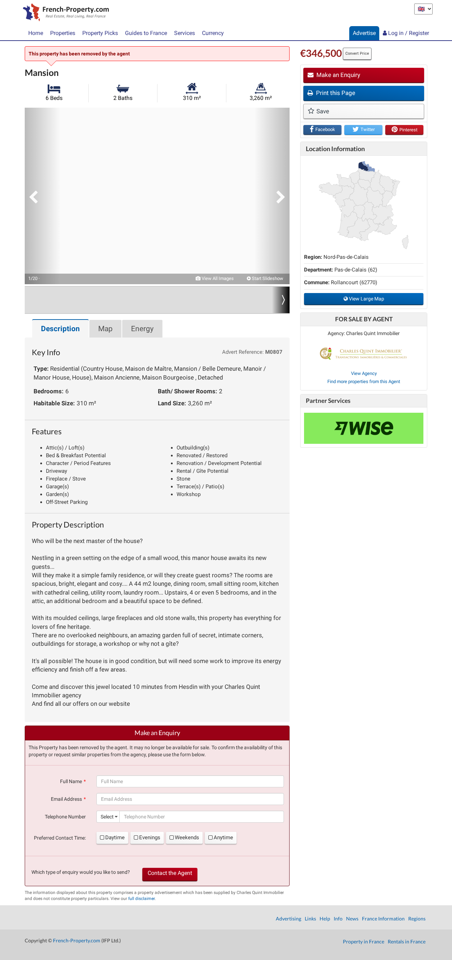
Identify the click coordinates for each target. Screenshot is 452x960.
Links (310, 919)
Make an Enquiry (337, 74)
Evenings (149, 837)
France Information (383, 919)
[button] (42, 196)
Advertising (288, 919)
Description (60, 328)
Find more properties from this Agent (363, 381)
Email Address (66, 799)
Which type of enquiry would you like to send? (80, 872)
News (352, 919)
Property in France (363, 941)
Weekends (187, 837)
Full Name (71, 781)
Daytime (115, 837)
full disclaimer (141, 898)
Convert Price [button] (357, 53)
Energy (142, 328)
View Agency (364, 373)
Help (325, 919)
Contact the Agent (170, 873)
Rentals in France (407, 941)
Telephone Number (65, 816)
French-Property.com (76, 940)
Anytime (223, 837)
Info (338, 919)
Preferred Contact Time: (60, 838)
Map (105, 328)
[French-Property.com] (64, 13)
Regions (417, 919)
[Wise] (363, 428)
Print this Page (335, 92)
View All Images (217, 278)
